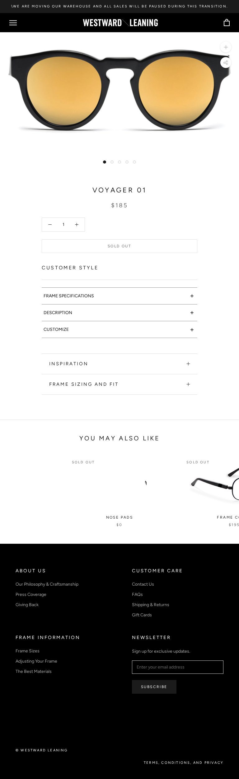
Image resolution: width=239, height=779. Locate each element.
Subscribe (154, 687)
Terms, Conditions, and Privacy (183, 763)
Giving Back (27, 604)
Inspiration (68, 364)
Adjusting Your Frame (36, 661)
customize (119, 329)
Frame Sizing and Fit (84, 384)
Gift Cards (142, 615)
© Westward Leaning (42, 750)
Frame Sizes (28, 651)
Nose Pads (119, 517)
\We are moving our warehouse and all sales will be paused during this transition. (119, 6)
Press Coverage (31, 594)
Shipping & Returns (150, 604)
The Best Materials (34, 671)
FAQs (137, 594)
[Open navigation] (13, 22)
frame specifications (119, 295)
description (119, 312)
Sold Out (119, 246)
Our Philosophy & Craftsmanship (47, 584)
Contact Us (143, 584)
